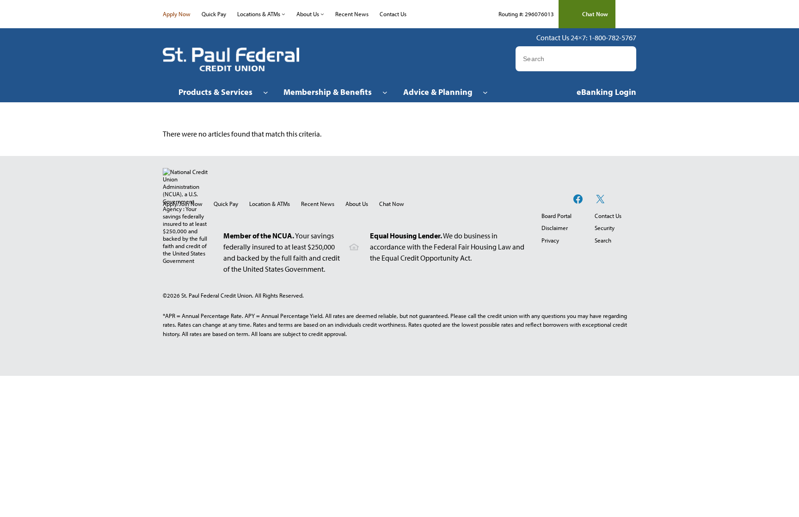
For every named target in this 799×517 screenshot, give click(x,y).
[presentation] (391, 203)
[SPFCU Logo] (231, 59)
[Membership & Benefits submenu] (384, 91)
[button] (587, 14)
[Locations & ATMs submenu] (283, 14)
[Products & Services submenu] (265, 91)
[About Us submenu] (322, 14)
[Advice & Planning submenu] (485, 91)
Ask (628, 58)
